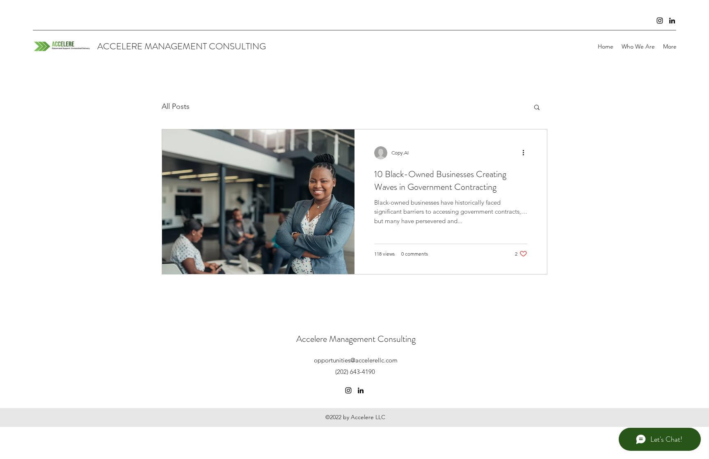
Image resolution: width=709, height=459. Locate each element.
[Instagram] (660, 20)
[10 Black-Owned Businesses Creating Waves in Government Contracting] (258, 201)
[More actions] (526, 153)
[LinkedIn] (672, 20)
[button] (537, 108)
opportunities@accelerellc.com (356, 360)
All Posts (176, 106)
